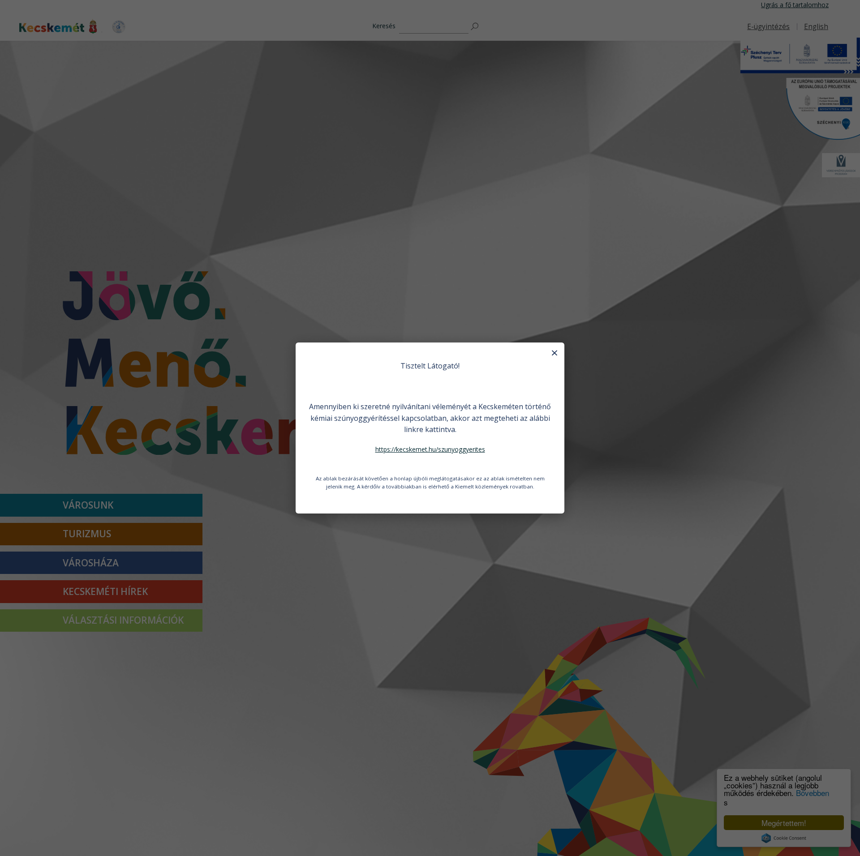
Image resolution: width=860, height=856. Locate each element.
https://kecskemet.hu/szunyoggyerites (430, 449)
